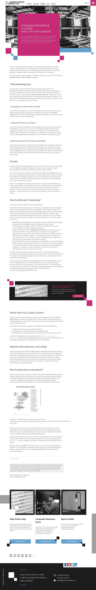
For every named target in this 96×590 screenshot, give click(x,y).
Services (29, 3)
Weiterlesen (20, 541)
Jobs (48, 3)
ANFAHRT (23, 585)
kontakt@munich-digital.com (66, 580)
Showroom (36, 3)
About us (53, 3)
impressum (3, 581)
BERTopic (15, 440)
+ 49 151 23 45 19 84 (63, 578)
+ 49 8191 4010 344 (63, 575)
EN (88, 3)
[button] (11, 555)
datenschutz (3, 573)
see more (78, 296)
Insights (43, 3)
